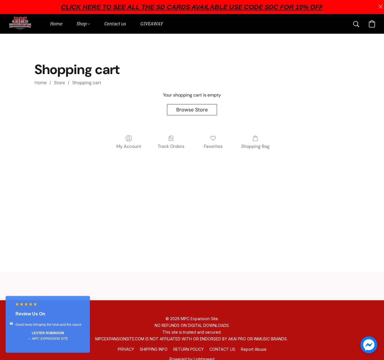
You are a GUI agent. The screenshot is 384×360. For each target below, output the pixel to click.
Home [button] (56, 23)
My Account (128, 146)
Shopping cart (86, 83)
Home (41, 83)
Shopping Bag (255, 146)
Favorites (213, 146)
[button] (20, 24)
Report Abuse (253, 349)
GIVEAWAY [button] (151, 23)
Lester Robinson (48, 333)
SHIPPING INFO (154, 349)
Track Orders (171, 146)
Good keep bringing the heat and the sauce (48, 325)
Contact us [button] (115, 23)
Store (59, 83)
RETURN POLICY (188, 349)
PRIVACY (126, 349)
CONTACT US (222, 349)
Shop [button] (81, 23)
